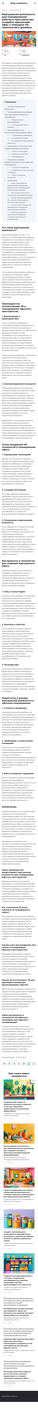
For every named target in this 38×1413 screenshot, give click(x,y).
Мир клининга (19, 3)
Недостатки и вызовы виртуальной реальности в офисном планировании (19, 162)
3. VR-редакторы (17, 157)
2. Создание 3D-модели (19, 138)
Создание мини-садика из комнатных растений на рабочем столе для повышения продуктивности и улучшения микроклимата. (17, 1106)
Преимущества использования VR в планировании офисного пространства (18, 114)
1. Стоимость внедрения (20, 167)
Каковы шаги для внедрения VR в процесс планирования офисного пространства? (19, 200)
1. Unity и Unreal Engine (19, 151)
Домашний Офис (10, 43)
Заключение (12, 180)
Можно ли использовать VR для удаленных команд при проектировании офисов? (19, 207)
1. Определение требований (21, 135)
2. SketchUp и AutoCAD (19, 154)
